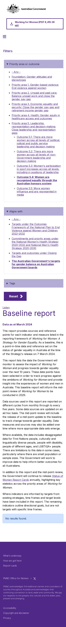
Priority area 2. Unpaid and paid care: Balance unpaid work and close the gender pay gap (34, 96)
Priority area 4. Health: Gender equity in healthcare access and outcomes (36, 117)
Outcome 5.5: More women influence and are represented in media (37, 191)
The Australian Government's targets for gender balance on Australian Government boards (36, 264)
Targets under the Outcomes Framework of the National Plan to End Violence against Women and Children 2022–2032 (36, 228)
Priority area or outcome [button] (24, 64)
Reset (13, 296)
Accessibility (9, 608)
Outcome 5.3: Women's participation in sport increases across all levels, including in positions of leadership (39, 169)
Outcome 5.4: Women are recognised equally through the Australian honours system (37, 180)
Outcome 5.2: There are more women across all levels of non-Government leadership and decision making (36, 156)
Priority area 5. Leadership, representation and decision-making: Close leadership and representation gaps (34, 128)
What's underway (12, 555)
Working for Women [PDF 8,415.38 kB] (35, 24)
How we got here (12, 560)
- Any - (16, 72)
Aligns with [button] (15, 211)
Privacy (7, 618)
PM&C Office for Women (16, 578)
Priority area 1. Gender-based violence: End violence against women (35, 86)
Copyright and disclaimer (16, 613)
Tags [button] (12, 283)
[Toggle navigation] (4, 36)
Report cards (10, 565)
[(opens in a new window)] (34, 578)
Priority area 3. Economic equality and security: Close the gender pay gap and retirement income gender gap (35, 107)
